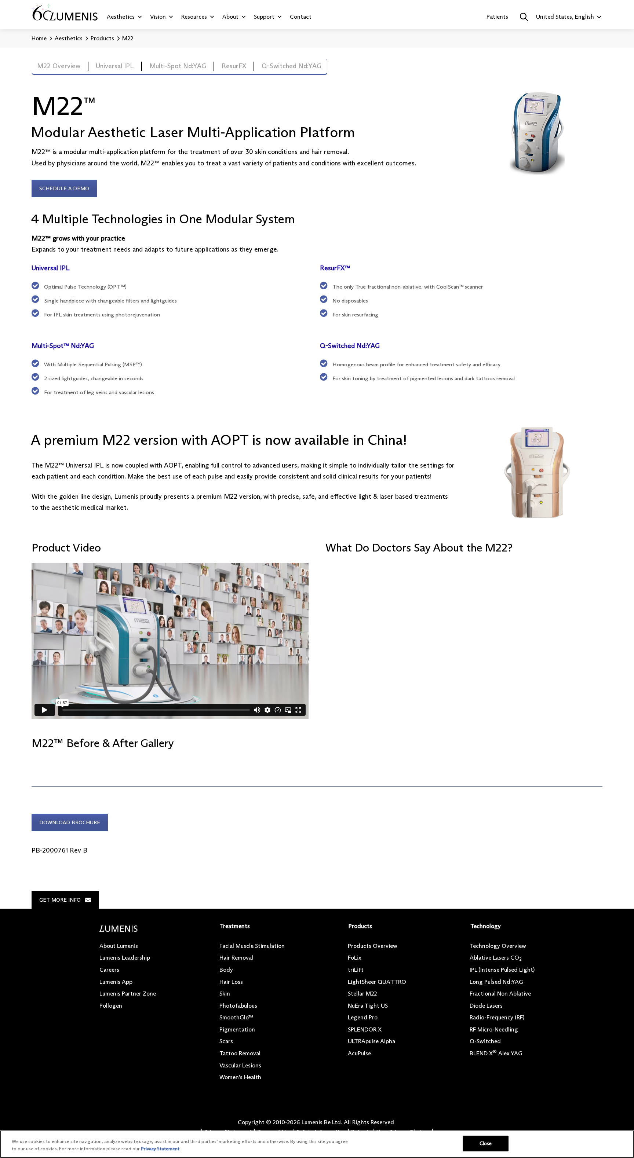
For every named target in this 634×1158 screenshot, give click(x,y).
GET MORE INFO (60, 900)
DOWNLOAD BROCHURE (69, 822)
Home (39, 38)
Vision (158, 16)
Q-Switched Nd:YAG (350, 346)
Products (102, 38)
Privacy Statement (160, 1148)
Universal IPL (51, 268)
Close (486, 1143)
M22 (127, 38)
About (230, 16)
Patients (497, 16)
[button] (524, 17)
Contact (300, 16)
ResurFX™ (335, 268)
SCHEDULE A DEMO (64, 188)
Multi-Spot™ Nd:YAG (64, 346)
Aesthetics (121, 16)
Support (264, 16)
